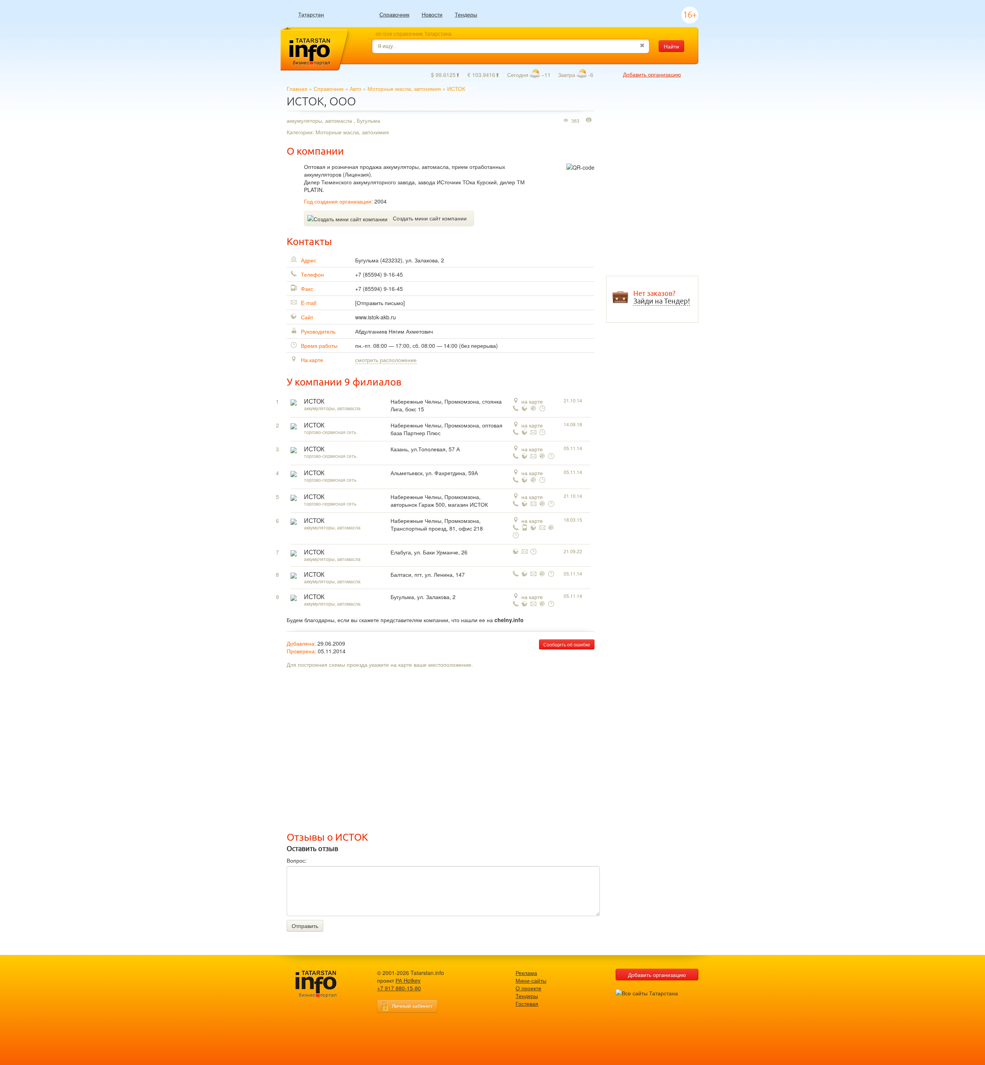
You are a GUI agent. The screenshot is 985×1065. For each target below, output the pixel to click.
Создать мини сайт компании (430, 218)
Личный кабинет (412, 1005)
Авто (355, 88)
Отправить (305, 926)
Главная (297, 88)
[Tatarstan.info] (323, 983)
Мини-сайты (531, 980)
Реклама (526, 973)
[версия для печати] (589, 120)
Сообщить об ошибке (566, 644)
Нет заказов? (661, 297)
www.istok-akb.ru (375, 317)
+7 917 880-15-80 (399, 988)
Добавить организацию (652, 74)
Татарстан (311, 14)
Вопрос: (297, 860)
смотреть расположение (386, 360)
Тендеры (466, 14)
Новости (432, 14)
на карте (532, 401)
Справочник (394, 14)
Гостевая (527, 1003)
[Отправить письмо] (380, 303)
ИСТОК (314, 401)
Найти (671, 46)
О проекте (528, 988)
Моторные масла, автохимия (404, 88)
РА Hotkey (408, 980)
